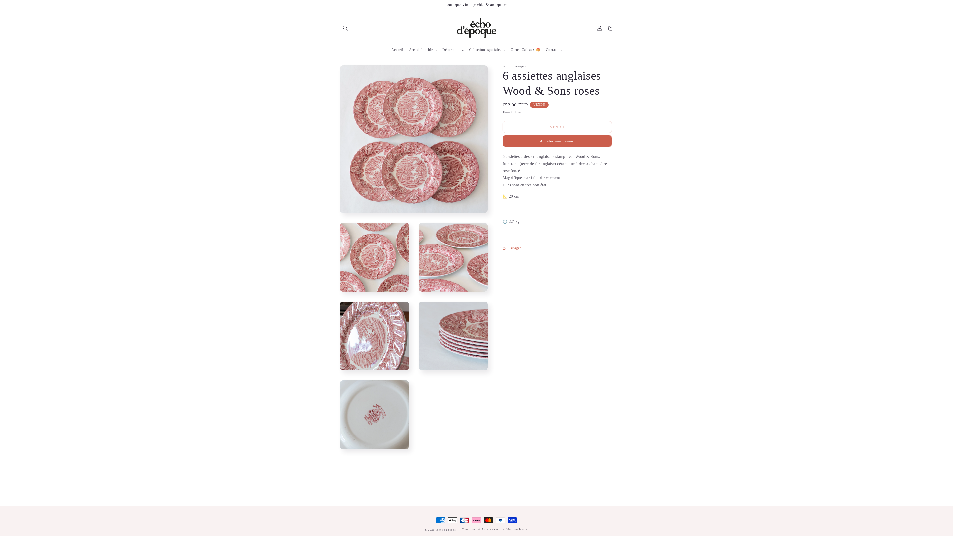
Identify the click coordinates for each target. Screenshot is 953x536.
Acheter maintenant (557, 141)
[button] (345, 28)
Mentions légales (517, 529)
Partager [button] (514, 248)
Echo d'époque (446, 529)
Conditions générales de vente (481, 529)
